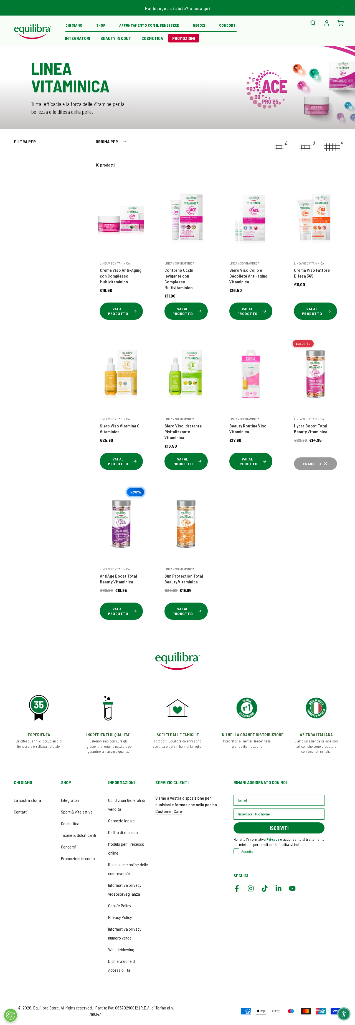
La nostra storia (27, 800)
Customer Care (168, 811)
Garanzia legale (121, 820)
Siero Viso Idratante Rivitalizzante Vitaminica (183, 431)
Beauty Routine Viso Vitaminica (248, 428)
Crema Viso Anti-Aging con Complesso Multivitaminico (120, 275)
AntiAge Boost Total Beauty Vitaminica (118, 578)
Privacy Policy (120, 917)
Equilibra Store (46, 1007)
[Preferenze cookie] (10, 1015)
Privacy (273, 839)
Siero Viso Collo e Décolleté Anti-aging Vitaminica (248, 275)
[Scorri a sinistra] (12, 7)
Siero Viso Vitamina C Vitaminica (120, 428)
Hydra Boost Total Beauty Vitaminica (310, 428)
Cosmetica (70, 823)
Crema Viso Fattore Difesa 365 (312, 272)
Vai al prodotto (118, 311)
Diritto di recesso (123, 832)
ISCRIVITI (279, 828)
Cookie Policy (119, 905)
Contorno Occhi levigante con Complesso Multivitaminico (178, 278)
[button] (313, 23)
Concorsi (68, 846)
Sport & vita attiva (77, 811)
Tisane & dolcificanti (78, 835)
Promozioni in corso (78, 858)
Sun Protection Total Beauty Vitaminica (183, 578)
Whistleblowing (121, 949)
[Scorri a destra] (342, 7)
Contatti (21, 811)
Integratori (70, 800)
